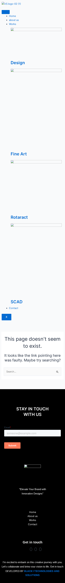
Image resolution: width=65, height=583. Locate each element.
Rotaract (19, 217)
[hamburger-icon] (6, 12)
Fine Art (19, 153)
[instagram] (35, 549)
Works (12, 24)
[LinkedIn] (40, 549)
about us (14, 20)
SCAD (16, 301)
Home (12, 16)
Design (18, 62)
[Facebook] (31, 549)
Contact (13, 308)
